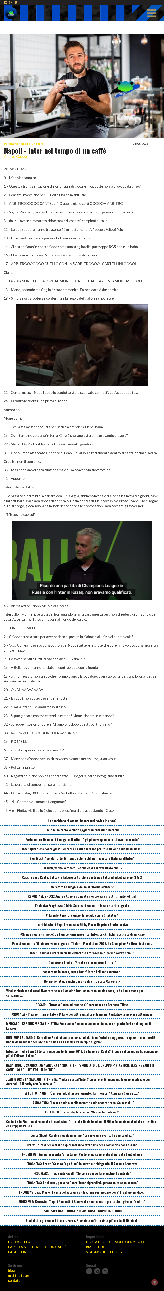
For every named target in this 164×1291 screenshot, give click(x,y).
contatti (14, 1280)
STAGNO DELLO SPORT (105, 1252)
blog (11, 1270)
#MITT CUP (95, 1247)
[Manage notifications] (154, 1282)
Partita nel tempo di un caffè (23, 143)
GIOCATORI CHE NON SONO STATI (115, 1242)
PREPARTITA (19, 1242)
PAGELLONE (18, 1252)
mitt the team (18, 1275)
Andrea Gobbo (15, 156)
